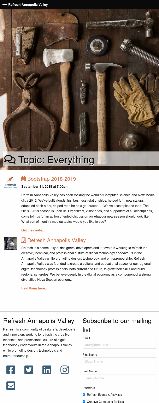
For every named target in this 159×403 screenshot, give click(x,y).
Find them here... (34, 288)
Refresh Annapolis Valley (56, 239)
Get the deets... (33, 230)
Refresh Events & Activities (104, 394)
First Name (90, 354)
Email (86, 338)
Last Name (90, 371)
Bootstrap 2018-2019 (51, 178)
